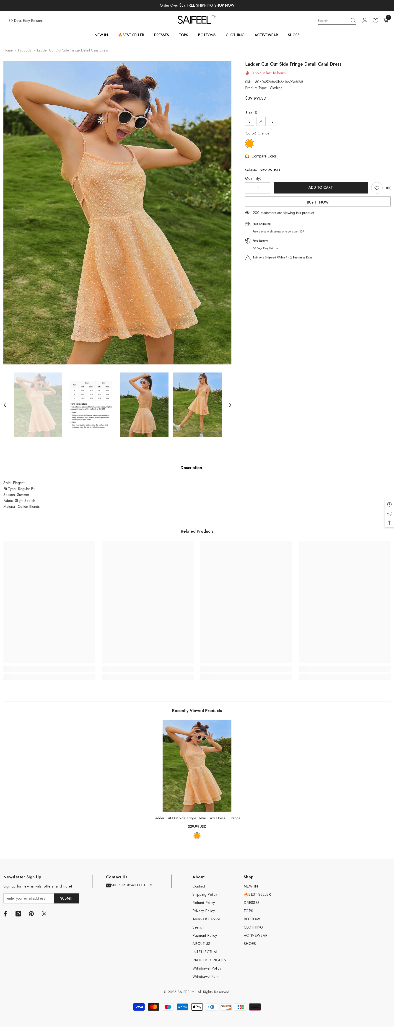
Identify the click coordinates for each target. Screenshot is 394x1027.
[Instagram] (18, 914)
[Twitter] (44, 914)
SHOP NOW (224, 5)
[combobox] (333, 20)
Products (25, 50)
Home (8, 50)
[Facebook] (5, 914)
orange (197, 835)
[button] (4, 404)
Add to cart (320, 187)
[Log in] (365, 20)
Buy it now (318, 202)
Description (191, 468)
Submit (66, 898)
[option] (117, 212)
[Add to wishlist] (377, 188)
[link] (49, 669)
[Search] (337, 21)
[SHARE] (387, 188)
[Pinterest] (31, 914)
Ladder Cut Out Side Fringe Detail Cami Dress (197, 818)
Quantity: (253, 178)
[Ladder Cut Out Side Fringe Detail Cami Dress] (197, 766)
